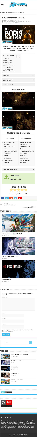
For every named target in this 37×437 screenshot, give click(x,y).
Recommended (10, 69)
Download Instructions (9, 71)
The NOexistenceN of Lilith (10, 256)
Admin (5, 20)
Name (4, 313)
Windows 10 (22, 21)
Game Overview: (8, 60)
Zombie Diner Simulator (10, 204)
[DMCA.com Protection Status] (6, 392)
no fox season (6, 279)
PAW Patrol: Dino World (17, 379)
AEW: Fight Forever (28, 207)
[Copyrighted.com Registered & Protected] (6, 403)
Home (3, 12)
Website (4, 324)
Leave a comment (8, 22)
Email (4, 318)
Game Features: (8, 62)
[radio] (11, 190)
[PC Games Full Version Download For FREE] (18, 4)
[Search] (30, 342)
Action (7, 12)
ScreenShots (7, 64)
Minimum (9, 67)
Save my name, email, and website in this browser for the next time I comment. (17, 330)
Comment (5, 297)
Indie (13, 21)
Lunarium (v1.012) (15, 373)
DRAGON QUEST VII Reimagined (12, 234)
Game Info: (6, 58)
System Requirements (9, 65)
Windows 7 (28, 21)
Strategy (17, 21)
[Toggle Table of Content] (17, 56)
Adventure (9, 21)
